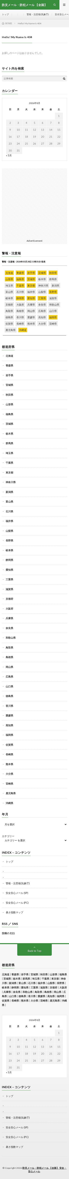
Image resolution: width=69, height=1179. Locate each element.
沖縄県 (9, 803)
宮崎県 (9, 783)
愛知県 (9, 569)
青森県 (9, 365)
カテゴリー (8, 836)
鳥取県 (9, 647)
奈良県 (9, 628)
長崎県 (9, 754)
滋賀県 (9, 589)
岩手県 (9, 375)
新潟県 (9, 491)
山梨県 (9, 530)
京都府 (9, 598)
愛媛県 (9, 715)
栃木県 (9, 433)
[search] (64, 78)
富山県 (9, 501)
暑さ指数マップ (14, 912)
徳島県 (9, 696)
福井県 (9, 521)
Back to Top (34, 950)
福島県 (9, 414)
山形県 (9, 404)
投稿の (8, 933)
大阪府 (9, 608)
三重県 (9, 579)
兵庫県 (9, 618)
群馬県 (9, 443)
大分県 (9, 773)
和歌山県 (11, 637)
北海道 (9, 355)
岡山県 (9, 666)
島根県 (9, 657)
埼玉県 (9, 453)
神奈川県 (11, 482)
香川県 (9, 705)
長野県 (9, 540)
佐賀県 (9, 744)
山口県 (9, 686)
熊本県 (9, 764)
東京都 (9, 472)
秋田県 (9, 394)
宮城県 (9, 384)
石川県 (9, 511)
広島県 (9, 676)
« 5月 (9, 155)
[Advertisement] (34, 203)
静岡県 (9, 559)
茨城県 (9, 423)
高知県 (9, 725)
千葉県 (9, 462)
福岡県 (9, 734)
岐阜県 (9, 550)
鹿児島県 (11, 793)
